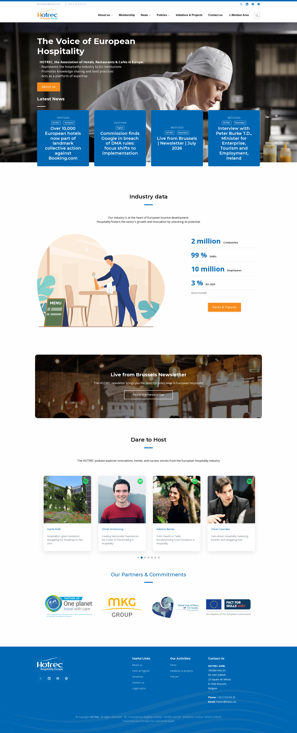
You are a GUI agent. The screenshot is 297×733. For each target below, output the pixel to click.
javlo (138, 720)
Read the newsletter (148, 394)
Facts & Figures (224, 307)
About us (49, 86)
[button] (138, 558)
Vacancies (137, 677)
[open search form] (257, 15)
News (173, 665)
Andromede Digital (164, 720)
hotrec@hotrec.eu (226, 701)
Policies (174, 677)
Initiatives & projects (181, 671)
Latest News (50, 98)
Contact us (138, 682)
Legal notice (139, 688)
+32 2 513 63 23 (226, 697)
